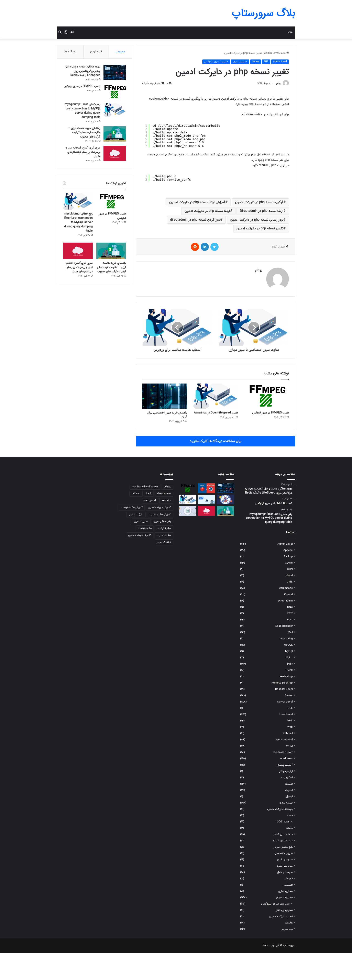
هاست (289, 923)
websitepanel (284, 740)
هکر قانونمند (164, 528)
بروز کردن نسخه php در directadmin (195, 220)
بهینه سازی (286, 803)
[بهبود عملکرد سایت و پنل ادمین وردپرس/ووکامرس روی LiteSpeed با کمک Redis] (114, 72)
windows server (283, 752)
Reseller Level (284, 689)
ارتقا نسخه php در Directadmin (261, 211)
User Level (286, 714)
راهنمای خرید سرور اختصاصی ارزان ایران (167, 414)
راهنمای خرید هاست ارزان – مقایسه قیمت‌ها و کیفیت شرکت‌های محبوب (84, 132)
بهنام (278, 83)
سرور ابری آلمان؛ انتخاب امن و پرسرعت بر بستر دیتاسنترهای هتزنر (83, 151)
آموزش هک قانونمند (132, 507)
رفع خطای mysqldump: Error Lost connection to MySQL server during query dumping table (82, 110)
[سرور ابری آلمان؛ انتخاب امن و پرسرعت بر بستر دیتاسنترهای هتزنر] (114, 153)
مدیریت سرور (240, 61)
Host (290, 620)
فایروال (289, 878)
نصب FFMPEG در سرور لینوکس (270, 412)
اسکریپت (287, 777)
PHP (266, 61)
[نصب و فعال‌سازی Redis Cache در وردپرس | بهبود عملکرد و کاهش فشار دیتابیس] (206, 488)
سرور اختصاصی (283, 853)
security (166, 500)
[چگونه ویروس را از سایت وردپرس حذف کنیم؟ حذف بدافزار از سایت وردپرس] (225, 500)
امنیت (289, 784)
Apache (288, 550)
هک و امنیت (164, 535)
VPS (290, 721)
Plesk (289, 670)
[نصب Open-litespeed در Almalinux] (215, 396)
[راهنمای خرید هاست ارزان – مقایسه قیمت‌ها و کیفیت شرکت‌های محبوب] (114, 134)
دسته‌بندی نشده (283, 834)
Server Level (285, 702)
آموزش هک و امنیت (160, 514)
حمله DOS (283, 822)
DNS (290, 607)
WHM (289, 746)
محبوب (120, 51)
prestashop (286, 676)
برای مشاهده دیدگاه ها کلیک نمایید (215, 441)
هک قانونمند (145, 528)
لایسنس (288, 885)
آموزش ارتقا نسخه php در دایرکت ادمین (197, 202)
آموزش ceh (150, 500)
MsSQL (288, 645)
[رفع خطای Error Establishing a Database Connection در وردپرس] (206, 500)
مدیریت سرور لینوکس (216, 61)
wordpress (286, 759)
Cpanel (288, 594)
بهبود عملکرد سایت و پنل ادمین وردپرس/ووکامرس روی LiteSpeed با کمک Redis (82, 70)
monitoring (286, 639)
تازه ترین (96, 51)
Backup (288, 556)
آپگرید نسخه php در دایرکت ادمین (259, 202)
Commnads (286, 588)
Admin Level (271, 53)
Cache (289, 563)
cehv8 (167, 486)
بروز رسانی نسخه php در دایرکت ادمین (256, 220)
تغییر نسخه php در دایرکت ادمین (259, 228)
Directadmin (285, 601)
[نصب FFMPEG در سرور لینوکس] (266, 396)
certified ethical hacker (145, 486)
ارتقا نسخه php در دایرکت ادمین (207, 211)
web (290, 727)
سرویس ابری (285, 860)
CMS (290, 582)
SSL (290, 708)
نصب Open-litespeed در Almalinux (216, 412)
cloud (289, 575)
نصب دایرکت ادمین (281, 916)
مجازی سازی (285, 891)
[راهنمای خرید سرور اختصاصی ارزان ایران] (164, 396)
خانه (290, 32)
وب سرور (287, 929)
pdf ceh (136, 493)
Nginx (289, 658)
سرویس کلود (285, 866)
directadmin (164, 493)
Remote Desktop (282, 683)
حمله (290, 815)
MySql (289, 651)
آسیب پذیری (285, 765)
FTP (290, 613)
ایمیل (289, 796)
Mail (290, 632)
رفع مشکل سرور (283, 847)
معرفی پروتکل (284, 910)
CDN (290, 569)
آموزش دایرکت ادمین (159, 507)
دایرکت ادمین (136, 514)
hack (149, 493)
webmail (288, 733)
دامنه (289, 828)
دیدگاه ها (70, 51)
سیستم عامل (285, 872)
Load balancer (284, 626)
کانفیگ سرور (164, 542)
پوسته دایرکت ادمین (280, 809)
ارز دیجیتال (286, 771)
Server (255, 61)
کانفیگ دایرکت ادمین (139, 535)
